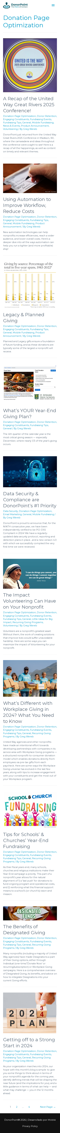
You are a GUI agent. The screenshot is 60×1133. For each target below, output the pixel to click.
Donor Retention (46, 116)
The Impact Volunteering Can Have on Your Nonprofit (29, 601)
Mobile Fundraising (43, 122)
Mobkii (52, 1120)
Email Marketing (12, 514)
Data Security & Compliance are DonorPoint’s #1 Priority (29, 500)
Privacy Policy (30, 1126)
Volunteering (10, 129)
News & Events (11, 125)
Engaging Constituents (16, 119)
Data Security (10, 511)
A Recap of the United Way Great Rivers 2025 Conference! (28, 104)
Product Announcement (35, 125)
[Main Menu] (53, 5)
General (26, 122)
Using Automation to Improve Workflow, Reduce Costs (27, 205)
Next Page (48, 1106)
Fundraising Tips (12, 122)
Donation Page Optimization (19, 116)
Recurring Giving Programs (27, 622)
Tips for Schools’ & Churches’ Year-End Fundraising (25, 840)
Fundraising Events (40, 119)
